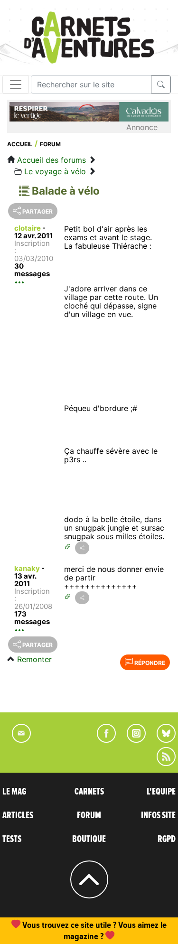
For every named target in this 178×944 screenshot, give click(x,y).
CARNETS (89, 791)
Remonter (34, 659)
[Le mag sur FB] (102, 740)
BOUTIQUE (89, 839)
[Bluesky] (161, 740)
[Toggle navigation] (15, 84)
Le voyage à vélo (55, 171)
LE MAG (14, 791)
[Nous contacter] (16, 740)
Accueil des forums (51, 160)
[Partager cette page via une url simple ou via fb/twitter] (82, 548)
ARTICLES (17, 815)
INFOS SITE (158, 815)
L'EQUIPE (161, 791)
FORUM (89, 815)
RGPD (167, 839)
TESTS (11, 839)
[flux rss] (161, 763)
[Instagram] (132, 740)
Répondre (149, 662)
